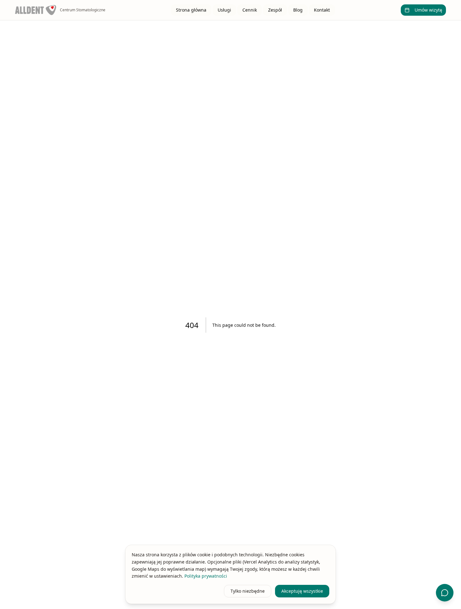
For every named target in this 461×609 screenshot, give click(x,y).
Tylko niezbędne (247, 591)
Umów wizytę (428, 10)
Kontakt (322, 10)
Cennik (249, 10)
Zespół (275, 10)
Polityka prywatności (205, 576)
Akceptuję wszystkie (302, 591)
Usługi (224, 10)
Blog (298, 10)
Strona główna (191, 10)
